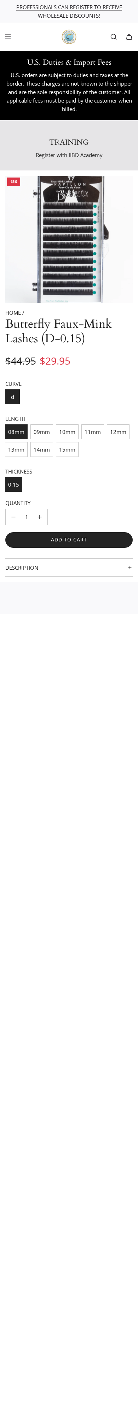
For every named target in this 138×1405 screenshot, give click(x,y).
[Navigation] (8, 37)
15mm (67, 449)
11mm (93, 431)
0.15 (13, 484)
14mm (42, 449)
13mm (16, 449)
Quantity (17, 502)
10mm (67, 431)
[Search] (113, 37)
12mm (118, 431)
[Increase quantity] (39, 517)
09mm (42, 431)
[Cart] (129, 37)
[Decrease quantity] (13, 517)
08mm (16, 431)
